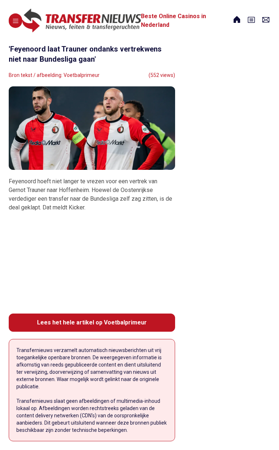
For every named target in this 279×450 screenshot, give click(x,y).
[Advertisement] (92, 263)
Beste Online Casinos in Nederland (173, 20)
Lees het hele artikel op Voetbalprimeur (92, 322)
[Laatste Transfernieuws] (81, 20)
